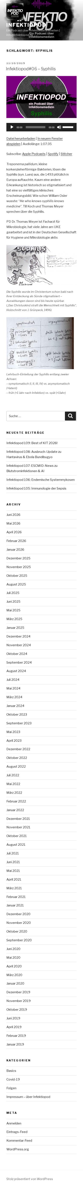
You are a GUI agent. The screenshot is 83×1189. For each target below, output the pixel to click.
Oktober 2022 (16, 758)
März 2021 (14, 888)
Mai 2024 (13, 688)
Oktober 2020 (16, 931)
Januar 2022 (15, 810)
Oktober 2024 (16, 654)
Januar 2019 (15, 1044)
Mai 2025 (13, 610)
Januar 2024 (15, 706)
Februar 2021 (16, 897)
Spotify (53, 154)
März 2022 (14, 793)
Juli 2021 (12, 853)
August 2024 (16, 671)
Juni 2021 (13, 862)
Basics (11, 1071)
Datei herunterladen (20, 139)
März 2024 (14, 697)
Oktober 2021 (16, 836)
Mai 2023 (13, 732)
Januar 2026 (15, 550)
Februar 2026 (16, 541)
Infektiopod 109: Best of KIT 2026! (31, 443)
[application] (41, 127)
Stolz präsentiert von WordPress (29, 1179)
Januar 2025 (15, 628)
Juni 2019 (13, 1018)
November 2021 (18, 827)
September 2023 (18, 723)
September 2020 (19, 940)
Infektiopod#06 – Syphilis (31, 68)
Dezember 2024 (18, 636)
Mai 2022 (13, 784)
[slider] (68, 127)
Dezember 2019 (18, 992)
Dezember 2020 (18, 914)
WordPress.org (17, 1149)
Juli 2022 (12, 775)
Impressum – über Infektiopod (28, 1097)
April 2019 (13, 1027)
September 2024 (19, 662)
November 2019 (18, 1001)
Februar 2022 (16, 801)
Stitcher (66, 154)
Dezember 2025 (18, 558)
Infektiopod (26, 25)
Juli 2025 (12, 593)
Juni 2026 (13, 515)
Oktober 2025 (16, 576)
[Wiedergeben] (12, 127)
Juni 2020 (13, 949)
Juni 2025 (13, 602)
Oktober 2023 (16, 714)
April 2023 (13, 741)
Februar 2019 (16, 1036)
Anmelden (13, 1123)
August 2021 (16, 845)
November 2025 (18, 567)
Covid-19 (13, 1079)
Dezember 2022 (18, 749)
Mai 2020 (13, 958)
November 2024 (18, 645)
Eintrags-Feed (16, 1132)
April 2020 (14, 966)
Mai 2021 (13, 871)
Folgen (11, 1088)
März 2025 (14, 619)
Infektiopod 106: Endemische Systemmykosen (40, 480)
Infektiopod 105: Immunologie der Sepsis (36, 488)
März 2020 (14, 975)
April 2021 (13, 879)
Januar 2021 (15, 905)
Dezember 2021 (18, 819)
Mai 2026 (13, 523)
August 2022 (16, 766)
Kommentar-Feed (19, 1141)
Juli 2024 (12, 680)
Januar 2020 (15, 983)
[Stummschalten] (59, 127)
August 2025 (16, 584)
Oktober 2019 (16, 1010)
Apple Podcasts (34, 154)
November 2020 (18, 923)
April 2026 (14, 532)
